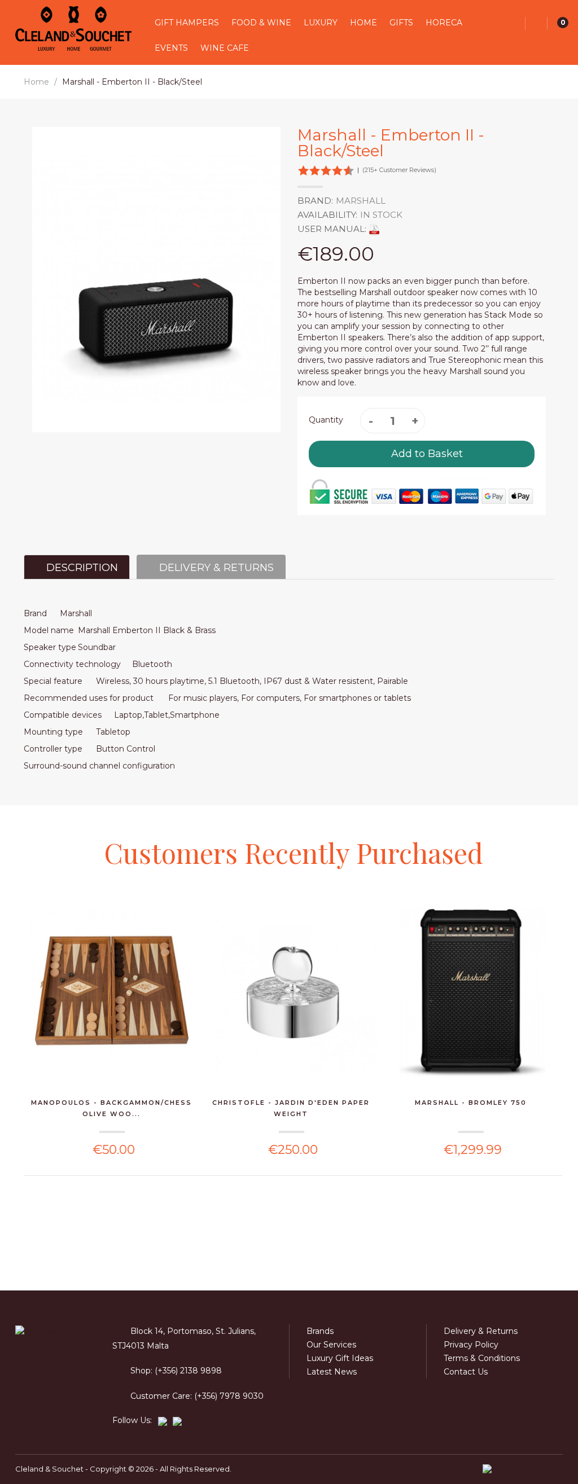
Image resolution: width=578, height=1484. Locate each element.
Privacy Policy (471, 1345)
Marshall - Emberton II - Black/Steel (132, 82)
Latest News (331, 1372)
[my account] (536, 24)
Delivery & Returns (215, 567)
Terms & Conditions (482, 1358)
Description (80, 567)
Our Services (331, 1345)
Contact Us (466, 1372)
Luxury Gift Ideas (339, 1358)
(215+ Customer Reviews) (399, 170)
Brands (320, 1331)
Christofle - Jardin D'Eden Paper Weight (291, 1108)
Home (36, 82)
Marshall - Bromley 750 (471, 1103)
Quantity (326, 420)
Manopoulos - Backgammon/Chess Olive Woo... (111, 1108)
